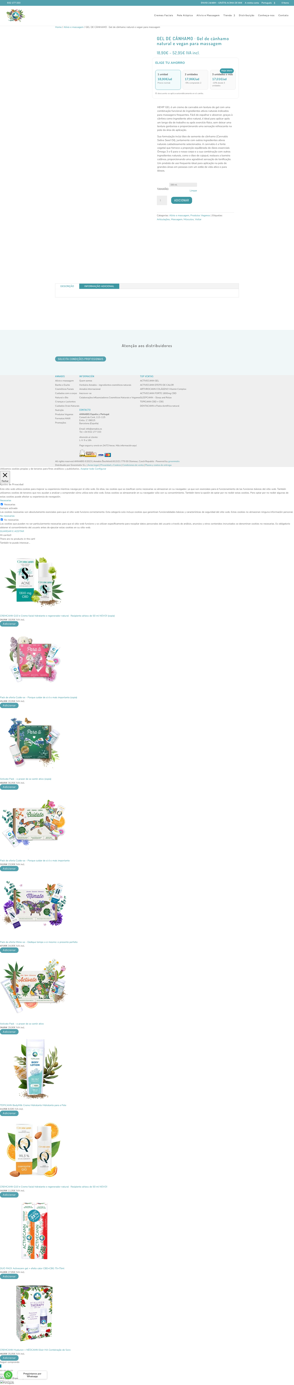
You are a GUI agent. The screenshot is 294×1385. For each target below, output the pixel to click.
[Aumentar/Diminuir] (1, 1370)
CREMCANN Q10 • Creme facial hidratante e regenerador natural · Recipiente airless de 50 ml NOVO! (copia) (57, 615)
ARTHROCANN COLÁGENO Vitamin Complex (163, 389)
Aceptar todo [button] (87, 468)
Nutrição (59, 410)
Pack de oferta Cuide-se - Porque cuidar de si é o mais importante (35, 860)
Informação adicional (99, 286)
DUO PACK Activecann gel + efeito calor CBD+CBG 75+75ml (32, 1268)
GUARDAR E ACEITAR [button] (12, 531)
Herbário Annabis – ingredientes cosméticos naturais (105, 385)
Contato (283, 15)
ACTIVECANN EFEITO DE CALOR (157, 385)
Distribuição (246, 15)
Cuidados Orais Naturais (67, 405)
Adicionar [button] (9, 624)
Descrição (67, 286)
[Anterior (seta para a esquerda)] (1, 1374)
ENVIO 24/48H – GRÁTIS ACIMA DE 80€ (221, 3)
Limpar (193, 190)
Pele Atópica (185, 15)
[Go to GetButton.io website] (8, 1381)
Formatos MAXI (62, 418)
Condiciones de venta (133, 465)
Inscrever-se (85, 393)
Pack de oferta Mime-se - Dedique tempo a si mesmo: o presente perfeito (39, 942)
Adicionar (181, 200)
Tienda (227, 15)
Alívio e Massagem (208, 15)
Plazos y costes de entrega (158, 465)
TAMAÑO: (163, 189)
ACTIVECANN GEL (149, 380)
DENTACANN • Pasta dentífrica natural (159, 405)
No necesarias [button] (7, 516)
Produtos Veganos (200, 215)
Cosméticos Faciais (64, 389)
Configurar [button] (100, 468)
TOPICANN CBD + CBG (152, 401)
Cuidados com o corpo (66, 393)
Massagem (176, 219)
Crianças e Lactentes (65, 401)
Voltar (198, 219)
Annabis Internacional (90, 389)
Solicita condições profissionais (80, 359)
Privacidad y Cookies (110, 465)
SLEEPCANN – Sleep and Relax (156, 397)
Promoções (60, 422)
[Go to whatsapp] (8, 1375)
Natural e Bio (61, 397)
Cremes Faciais (163, 15)
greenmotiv (174, 461)
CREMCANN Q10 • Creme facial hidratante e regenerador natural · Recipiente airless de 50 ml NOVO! (53, 1186)
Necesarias (9, 504)
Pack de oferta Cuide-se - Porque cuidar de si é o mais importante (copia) (38, 697)
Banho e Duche (62, 385)
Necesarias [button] (5, 500)
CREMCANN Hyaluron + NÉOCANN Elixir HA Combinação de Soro (35, 1349)
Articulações (163, 219)
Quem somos (85, 380)
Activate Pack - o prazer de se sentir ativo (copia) (25, 779)
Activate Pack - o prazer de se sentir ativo (22, 1023)
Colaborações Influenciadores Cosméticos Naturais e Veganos (109, 397)
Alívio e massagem (74, 27)
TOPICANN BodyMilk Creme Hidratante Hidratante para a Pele (33, 1105)
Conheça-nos (266, 15)
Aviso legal (93, 465)
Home (58, 27)
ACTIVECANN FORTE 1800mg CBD (158, 393)
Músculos (189, 219)
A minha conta (252, 3)
